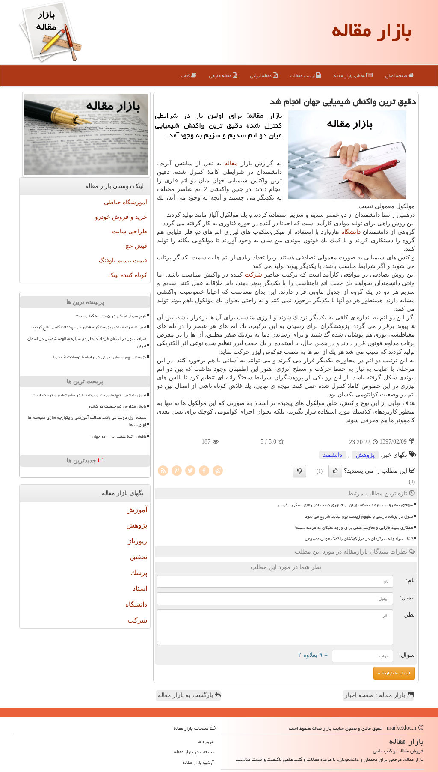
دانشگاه (351, 232)
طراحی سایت (129, 231)
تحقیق (138, 556)
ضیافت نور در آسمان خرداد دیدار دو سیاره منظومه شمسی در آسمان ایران (86, 342)
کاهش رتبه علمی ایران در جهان (119, 436)
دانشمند (332, 455)
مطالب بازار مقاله (350, 75)
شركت (253, 274)
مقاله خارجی (221, 75)
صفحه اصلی (396, 75)
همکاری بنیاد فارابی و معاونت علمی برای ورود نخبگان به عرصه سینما (354, 527)
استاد (140, 588)
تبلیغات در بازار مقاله (194, 751)
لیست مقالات (303, 75)
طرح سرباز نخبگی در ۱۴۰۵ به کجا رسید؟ (111, 316)
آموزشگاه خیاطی (125, 202)
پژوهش (365, 455)
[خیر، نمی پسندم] (299, 471)
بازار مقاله (371, 30)
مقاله (231, 163)
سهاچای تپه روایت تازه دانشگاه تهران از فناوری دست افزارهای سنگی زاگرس (345, 505)
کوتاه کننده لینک (127, 275)
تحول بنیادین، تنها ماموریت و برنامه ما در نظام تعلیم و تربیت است (89, 395)
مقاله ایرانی (261, 75)
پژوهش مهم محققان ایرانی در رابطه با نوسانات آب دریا (99, 357)
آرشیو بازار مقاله (198, 762)
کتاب (186, 75)
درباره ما (206, 741)
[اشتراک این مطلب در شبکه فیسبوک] (204, 470)
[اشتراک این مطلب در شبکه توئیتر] (190, 470)
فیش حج (136, 246)
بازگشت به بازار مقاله (186, 695)
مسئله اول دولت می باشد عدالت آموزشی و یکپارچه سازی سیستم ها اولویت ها (87, 421)
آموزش (136, 509)
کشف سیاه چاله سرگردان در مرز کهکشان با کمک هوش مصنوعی (359, 538)
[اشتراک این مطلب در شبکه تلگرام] (218, 470)
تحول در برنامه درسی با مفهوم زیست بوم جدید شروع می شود (359, 516)
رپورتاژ (137, 541)
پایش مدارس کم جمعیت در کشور (117, 406)
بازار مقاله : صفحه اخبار (376, 695)
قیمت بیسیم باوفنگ (123, 260)
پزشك (138, 572)
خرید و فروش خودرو (121, 217)
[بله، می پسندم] (335, 471)
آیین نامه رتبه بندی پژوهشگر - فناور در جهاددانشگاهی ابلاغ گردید (89, 327)
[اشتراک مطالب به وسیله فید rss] (163, 470)
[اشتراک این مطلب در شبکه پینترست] (177, 470)
